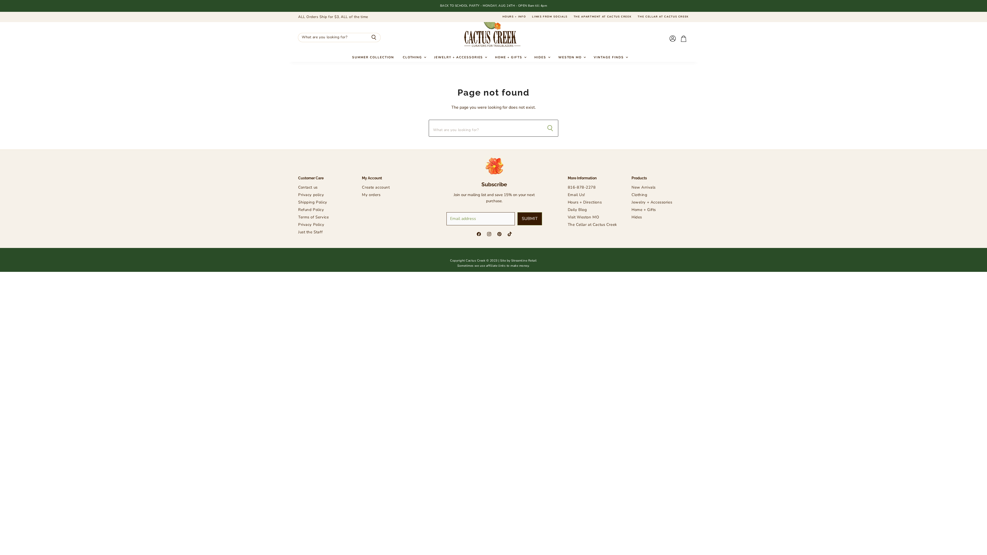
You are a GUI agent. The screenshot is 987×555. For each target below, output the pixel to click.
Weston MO (570, 57)
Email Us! (576, 194)
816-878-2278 (582, 187)
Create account (376, 187)
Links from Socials (550, 16)
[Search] (374, 37)
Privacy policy (311, 194)
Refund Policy (311, 209)
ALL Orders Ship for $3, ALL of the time (333, 17)
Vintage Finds (609, 57)
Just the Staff (310, 232)
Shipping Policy (312, 202)
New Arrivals (644, 187)
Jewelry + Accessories (459, 57)
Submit (530, 218)
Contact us (308, 187)
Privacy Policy (311, 224)
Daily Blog (577, 209)
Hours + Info (514, 16)
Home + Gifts (509, 57)
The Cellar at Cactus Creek (663, 16)
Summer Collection (373, 57)
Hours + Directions (585, 202)
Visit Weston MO (583, 217)
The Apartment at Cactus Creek (603, 16)
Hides (540, 57)
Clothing (413, 57)
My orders (371, 194)
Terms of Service (313, 217)
